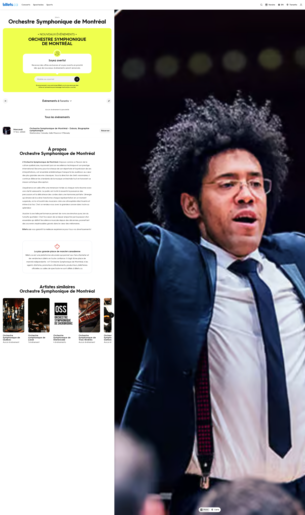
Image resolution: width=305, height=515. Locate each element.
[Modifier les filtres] (5, 101)
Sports (49, 5)
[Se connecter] (301, 4)
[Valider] (77, 79)
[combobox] (291, 4)
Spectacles (38, 5)
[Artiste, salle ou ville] (261, 4)
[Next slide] (111, 315)
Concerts (26, 5)
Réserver (105, 130)
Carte (216, 510)
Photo (205, 510)
